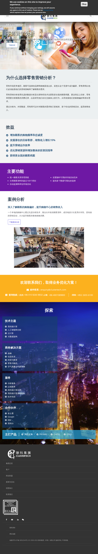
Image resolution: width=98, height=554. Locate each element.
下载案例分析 (14, 222)
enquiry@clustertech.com (53, 289)
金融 (10, 353)
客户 (7, 469)
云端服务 (11, 386)
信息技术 (11, 356)
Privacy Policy (48, 10)
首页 (7, 25)
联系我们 (9, 494)
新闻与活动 (10, 482)
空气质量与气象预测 (16, 366)
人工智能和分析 (18, 25)
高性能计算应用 (14, 390)
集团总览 (9, 463)
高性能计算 (12, 326)
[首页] (49, 17)
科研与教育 (12, 360)
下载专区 (12, 45)
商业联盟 (9, 476)
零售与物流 (12, 363)
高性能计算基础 (14, 393)
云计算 (11, 333)
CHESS (57, 434)
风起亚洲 (28, 434)
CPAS (69, 434)
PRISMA (43, 434)
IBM (9, 420)
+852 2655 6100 (85, 295)
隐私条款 (12, 528)
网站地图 (12, 534)
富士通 (11, 413)
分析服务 (11, 383)
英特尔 (11, 423)
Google (11, 416)
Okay (84, 4)
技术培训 (11, 396)
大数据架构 (12, 336)
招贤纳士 (9, 488)
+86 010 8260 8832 (33, 294)
